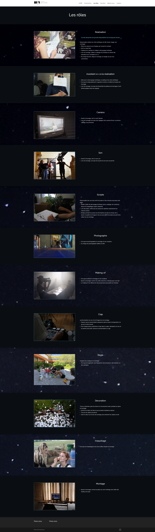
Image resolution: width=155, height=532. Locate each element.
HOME (80, 3)
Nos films (102, 3)
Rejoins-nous (111, 3)
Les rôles (95, 3)
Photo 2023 (53, 521)
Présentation (87, 3)
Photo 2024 (38, 521)
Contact (119, 3)
